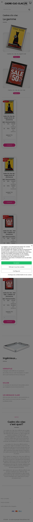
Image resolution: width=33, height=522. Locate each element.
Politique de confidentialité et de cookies (20, 274)
